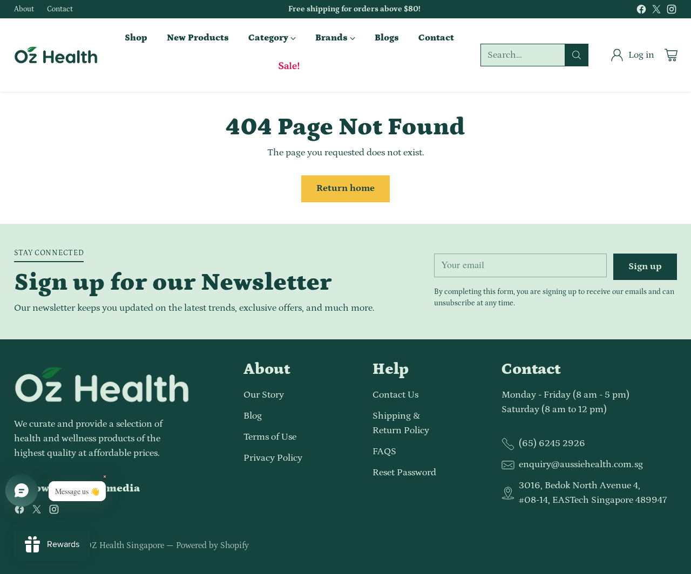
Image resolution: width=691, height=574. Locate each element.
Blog (252, 416)
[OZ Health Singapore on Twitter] (656, 11)
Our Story (263, 395)
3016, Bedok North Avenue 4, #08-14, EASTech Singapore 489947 (593, 492)
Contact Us (395, 395)
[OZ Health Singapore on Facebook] (641, 11)
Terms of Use (269, 437)
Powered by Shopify (212, 545)
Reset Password (404, 472)
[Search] (576, 55)
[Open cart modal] (671, 55)
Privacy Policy (272, 458)
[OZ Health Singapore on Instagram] (671, 11)
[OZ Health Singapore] (56, 55)
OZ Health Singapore (124, 545)
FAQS (384, 451)
